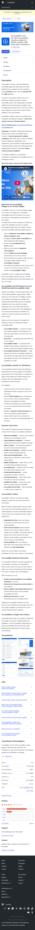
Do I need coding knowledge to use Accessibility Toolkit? (10, 711)
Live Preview (15, 51)
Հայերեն (8, 904)
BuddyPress (6, 897)
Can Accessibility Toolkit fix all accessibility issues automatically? (12, 722)
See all (31, 823)
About (3, 860)
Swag (20, 883)
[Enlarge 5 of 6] (31, 660)
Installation (6, 66)
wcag (31, 790)
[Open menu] (32, 2)
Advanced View (6, 795)
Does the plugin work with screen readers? (14, 717)
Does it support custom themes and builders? (9, 687)
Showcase (21, 860)
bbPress (5, 894)
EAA (28, 790)
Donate (21, 880)
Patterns (20, 869)
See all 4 (31, 783)
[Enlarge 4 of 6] (31, 650)
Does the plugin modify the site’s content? (14, 700)
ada (32, 787)
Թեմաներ (21, 863)
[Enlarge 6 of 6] (31, 670)
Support (5, 75)
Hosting (4, 866)
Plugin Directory (6, 7)
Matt (4, 891)
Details (5, 58)
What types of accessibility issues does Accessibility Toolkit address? (12, 705)
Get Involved (22, 874)
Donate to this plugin (8, 850)
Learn (3, 874)
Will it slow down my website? (11, 729)
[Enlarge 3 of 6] (31, 640)
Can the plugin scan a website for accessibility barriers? (11, 734)
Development (7, 70)
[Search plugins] (19, 18)
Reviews (5, 62)
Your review (5, 823)
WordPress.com (7, 888)
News (3, 863)
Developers (5, 880)
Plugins (20, 866)
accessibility (27, 787)
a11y (21, 787)
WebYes (22, 276)
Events (20, 877)
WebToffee (16, 47)
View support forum (7, 835)
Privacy (4, 869)
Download (5, 51)
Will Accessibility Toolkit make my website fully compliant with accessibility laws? (14, 693)
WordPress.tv (6, 883)
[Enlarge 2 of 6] (14, 664)
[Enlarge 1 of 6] (14, 640)
